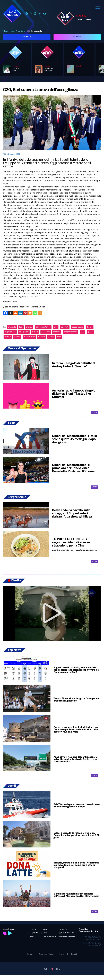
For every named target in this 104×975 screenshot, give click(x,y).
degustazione (10, 332)
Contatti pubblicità (67, 933)
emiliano (56, 332)
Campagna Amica (43, 327)
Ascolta (26, 37)
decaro (89, 327)
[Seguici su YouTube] (44, 14)
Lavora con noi (49, 936)
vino (59, 337)
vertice (51, 337)
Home (6, 31)
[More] (40, 313)
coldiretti (64, 327)
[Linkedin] (20, 313)
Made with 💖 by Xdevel (52, 969)
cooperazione (77, 327)
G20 (82, 332)
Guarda (77, 37)
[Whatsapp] (35, 313)
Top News (21, 31)
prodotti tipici (29, 337)
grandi (90, 332)
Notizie (12, 31)
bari (21, 327)
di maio (35, 332)
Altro (94, 412)
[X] (10, 313)
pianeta (17, 337)
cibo (55, 327)
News (32, 936)
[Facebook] (5, 313)
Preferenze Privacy (46, 954)
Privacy (30, 954)
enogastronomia (70, 332)
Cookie (61, 954)
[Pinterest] (25, 313)
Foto (44, 933)
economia (45, 332)
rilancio (41, 337)
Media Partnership (67, 936)
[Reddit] (15, 313)
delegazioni (24, 332)
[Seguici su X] (31, 14)
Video (44, 929)
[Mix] (30, 313)
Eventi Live (63, 929)
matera (8, 337)
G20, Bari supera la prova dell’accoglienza (40, 90)
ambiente (12, 327)
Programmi (34, 933)
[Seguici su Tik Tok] (39, 14)
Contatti (74, 954)
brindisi (29, 327)
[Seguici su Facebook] (26, 14)
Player (33, 929)
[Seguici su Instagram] (35, 14)
